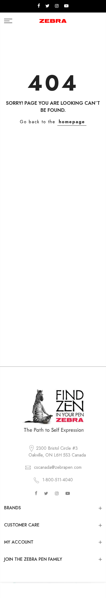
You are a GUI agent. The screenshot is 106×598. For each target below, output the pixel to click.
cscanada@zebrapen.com (58, 467)
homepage (72, 122)
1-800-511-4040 (57, 480)
